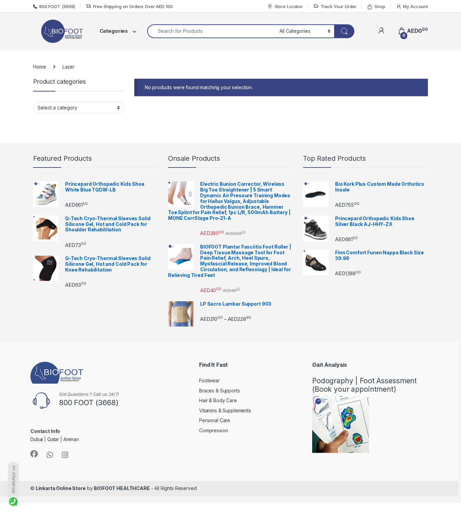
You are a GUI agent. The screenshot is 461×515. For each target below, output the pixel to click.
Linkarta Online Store (61, 488)
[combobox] (211, 31)
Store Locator (289, 6)
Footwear (209, 380)
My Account (415, 6)
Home (39, 67)
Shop (380, 6)
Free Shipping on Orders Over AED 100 (133, 6)
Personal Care (214, 420)
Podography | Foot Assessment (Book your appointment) (364, 385)
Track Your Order (339, 6)
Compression (213, 430)
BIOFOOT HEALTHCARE (122, 488)
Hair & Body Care (218, 400)
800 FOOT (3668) (57, 6)
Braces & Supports (219, 390)
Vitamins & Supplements (225, 410)
